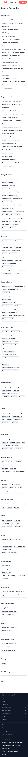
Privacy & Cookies (6, 745)
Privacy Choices (16, 745)
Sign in (24, 2)
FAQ (18, 742)
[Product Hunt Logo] (5, 2)
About (14, 742)
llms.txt (10, 748)
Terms (21, 742)
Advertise (4, 748)
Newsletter (4, 742)
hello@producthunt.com (14, 751)
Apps (10, 742)
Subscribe (13, 2)
